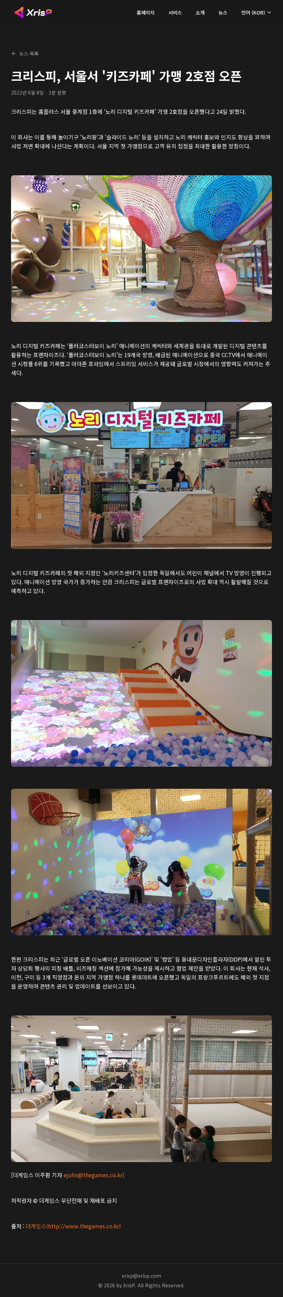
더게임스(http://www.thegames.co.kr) (73, 1226)
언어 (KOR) (253, 12)
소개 (200, 12)
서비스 (175, 12)
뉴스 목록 (29, 53)
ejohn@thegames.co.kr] (94, 1175)
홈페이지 (146, 12)
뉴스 (222, 12)
